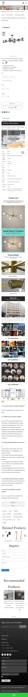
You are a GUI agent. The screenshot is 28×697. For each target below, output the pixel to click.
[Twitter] (8, 654)
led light (4, 522)
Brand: (4, 120)
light (19, 519)
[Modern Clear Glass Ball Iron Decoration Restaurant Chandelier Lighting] (9, 595)
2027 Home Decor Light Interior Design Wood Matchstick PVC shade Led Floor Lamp (19, 541)
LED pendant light (17, 516)
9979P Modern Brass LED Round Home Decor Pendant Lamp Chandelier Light (19, 605)
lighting (16, 511)
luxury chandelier (6, 516)
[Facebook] (2, 654)
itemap (3, 691)
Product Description (10, 123)
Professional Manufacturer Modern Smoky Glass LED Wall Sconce (9, 541)
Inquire (11, 103)
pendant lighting (18, 514)
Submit (5, 570)
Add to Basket (11, 107)
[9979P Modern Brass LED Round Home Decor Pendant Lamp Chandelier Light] (19, 595)
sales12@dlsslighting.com (12, 650)
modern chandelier (6, 514)
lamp (10, 511)
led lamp (4, 511)
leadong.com (16, 691)
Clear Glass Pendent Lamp (8, 519)
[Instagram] (10, 654)
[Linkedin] (5, 654)
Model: (4, 118)
